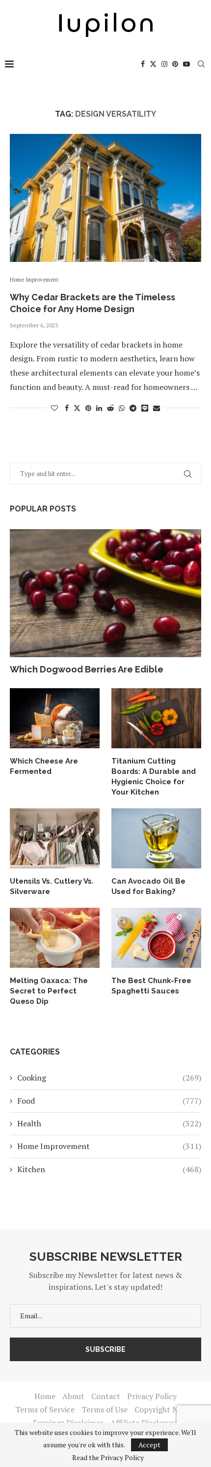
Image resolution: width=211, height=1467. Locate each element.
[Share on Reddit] (110, 408)
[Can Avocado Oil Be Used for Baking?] (156, 838)
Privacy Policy (152, 1396)
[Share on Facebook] (67, 408)
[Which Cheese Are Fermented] (55, 718)
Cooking (109, 1077)
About (73, 1396)
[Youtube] (186, 64)
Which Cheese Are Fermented (44, 766)
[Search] (201, 64)
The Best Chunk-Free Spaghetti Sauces (151, 985)
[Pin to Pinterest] (88, 408)
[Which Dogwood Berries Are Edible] (105, 593)
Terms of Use (104, 1409)
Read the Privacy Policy (108, 1457)
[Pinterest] (175, 64)
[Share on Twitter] (77, 408)
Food (109, 1100)
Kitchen (109, 1169)
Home (44, 1396)
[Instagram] (164, 64)
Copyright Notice (165, 1409)
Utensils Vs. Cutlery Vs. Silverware (52, 886)
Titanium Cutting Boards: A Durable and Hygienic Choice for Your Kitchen (153, 777)
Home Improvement (109, 1146)
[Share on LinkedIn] (99, 408)
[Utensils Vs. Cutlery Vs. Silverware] (55, 838)
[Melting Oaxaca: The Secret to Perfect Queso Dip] (55, 938)
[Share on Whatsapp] (122, 408)
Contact (105, 1396)
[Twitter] (153, 64)
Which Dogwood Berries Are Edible (86, 669)
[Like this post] (54, 408)
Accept (149, 1444)
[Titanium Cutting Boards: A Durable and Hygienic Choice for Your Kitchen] (156, 718)
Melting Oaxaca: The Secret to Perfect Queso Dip (49, 991)
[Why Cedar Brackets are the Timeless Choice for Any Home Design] (105, 198)
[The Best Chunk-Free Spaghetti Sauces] (156, 938)
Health (109, 1123)
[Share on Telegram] (133, 408)
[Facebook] (143, 64)
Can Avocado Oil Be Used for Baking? (148, 886)
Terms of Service (45, 1409)
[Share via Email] (156, 408)
